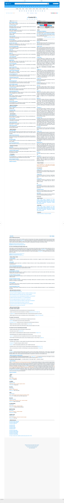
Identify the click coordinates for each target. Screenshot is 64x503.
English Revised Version (13, 80)
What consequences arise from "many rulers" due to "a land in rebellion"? (21, 294)
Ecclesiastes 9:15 (17, 369)
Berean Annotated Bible (13, 63)
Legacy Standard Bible (12, 56)
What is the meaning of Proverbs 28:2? (16, 291)
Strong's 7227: (11, 390)
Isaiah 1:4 (38, 311)
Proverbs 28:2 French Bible (13, 433)
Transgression (49, 202)
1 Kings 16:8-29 (39, 174)
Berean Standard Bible (12, 32)
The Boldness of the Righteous (41, 31)
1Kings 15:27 (33, 356)
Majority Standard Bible (12, 106)
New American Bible (12, 139)
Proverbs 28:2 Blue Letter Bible (14, 421)
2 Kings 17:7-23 (39, 131)
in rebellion (47, 33)
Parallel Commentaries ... (13, 372)
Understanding (39, 203)
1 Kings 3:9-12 (39, 69)
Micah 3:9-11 (39, 98)
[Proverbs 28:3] (63, 225)
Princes (53, 200)
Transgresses (44, 202)
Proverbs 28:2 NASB (12, 427)
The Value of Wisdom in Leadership (14, 274)
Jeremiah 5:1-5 (39, 107)
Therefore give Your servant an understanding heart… (17, 253)
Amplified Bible (11, 60)
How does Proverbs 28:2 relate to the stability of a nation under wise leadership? (22, 300)
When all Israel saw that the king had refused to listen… (17, 244)
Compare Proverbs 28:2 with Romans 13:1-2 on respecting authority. (20, 297)
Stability (53, 201)
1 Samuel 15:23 (37, 315)
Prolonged (38, 201)
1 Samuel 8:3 (39, 126)
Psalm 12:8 (38, 152)
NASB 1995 (11, 49)
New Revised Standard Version (14, 142)
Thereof (40, 202)
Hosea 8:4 (38, 41)
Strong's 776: (11, 379)
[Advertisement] (32, 229)
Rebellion (41, 201)
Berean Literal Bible (12, 118)
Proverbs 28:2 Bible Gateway (13, 422)
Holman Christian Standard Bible (14, 70)
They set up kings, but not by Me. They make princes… (16, 243)
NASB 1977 (11, 53)
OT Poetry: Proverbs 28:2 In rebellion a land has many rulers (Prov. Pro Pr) (20, 435)
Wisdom (42, 203)
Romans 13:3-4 (40, 346)
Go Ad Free (2, 499)
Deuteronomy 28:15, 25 (32, 311)
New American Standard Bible (13, 46)
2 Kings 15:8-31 (39, 57)
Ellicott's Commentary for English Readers (16, 355)
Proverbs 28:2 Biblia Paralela (13, 431)
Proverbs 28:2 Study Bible (13, 430)
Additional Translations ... (13, 161)
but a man (38, 34)
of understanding (43, 34)
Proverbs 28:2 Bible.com (13, 423)
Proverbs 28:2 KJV (12, 428)
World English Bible (12, 110)
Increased (38, 200)
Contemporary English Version (14, 77)
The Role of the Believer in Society (14, 278)
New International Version (13, 22)
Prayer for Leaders (12, 282)
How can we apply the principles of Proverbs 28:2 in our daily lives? (20, 299)
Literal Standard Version (13, 115)
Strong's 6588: (11, 384)
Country (41, 199)
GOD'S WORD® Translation (13, 84)
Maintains (48, 200)
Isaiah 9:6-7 (41, 337)
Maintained (45, 200)
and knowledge (48, 34)
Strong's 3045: (11, 412)
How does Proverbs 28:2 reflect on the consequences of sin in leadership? (21, 303)
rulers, (54, 33)
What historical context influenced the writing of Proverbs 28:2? (19, 302)
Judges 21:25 (22, 240)
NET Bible (10, 94)
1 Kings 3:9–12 (43, 249)
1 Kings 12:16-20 (39, 46)
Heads (54, 199)
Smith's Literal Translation (13, 125)
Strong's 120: (11, 401)
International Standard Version (14, 91)
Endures (44, 199)
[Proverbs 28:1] (1, 225)
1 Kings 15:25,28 (39, 169)
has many (51, 33)
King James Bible (12, 39)
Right (47, 201)
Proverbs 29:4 (39, 78)
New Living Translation (12, 25)
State (37, 202)
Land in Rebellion (12, 258)
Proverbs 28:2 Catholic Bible (13, 434)
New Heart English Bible (13, 98)
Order (51, 200)
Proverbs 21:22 (11, 369)
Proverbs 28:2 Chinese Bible (13, 432)
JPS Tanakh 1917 (12, 155)
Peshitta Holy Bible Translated (14, 150)
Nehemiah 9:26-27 (39, 142)
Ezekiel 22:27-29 (39, 117)
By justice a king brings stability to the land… (15, 254)
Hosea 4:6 (41, 315)
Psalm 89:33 (40, 357)
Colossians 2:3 (40, 251)
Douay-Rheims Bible (12, 130)
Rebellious (45, 201)
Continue (38, 199)
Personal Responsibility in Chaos (14, 286)
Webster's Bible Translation (13, 101)
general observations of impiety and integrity (44, 213)
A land (45, 33)
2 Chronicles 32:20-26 (40, 189)
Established (48, 199)
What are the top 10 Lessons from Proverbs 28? (17, 305)
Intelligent (41, 200)
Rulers (50, 201)
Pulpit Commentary (12, 360)
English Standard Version (13, 29)
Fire (51, 199)
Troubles (53, 202)
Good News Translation (12, 87)
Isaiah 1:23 (38, 85)
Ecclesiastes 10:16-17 (13, 322)
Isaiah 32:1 (11, 344)
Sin (51, 201)
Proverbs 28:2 (11, 351)
